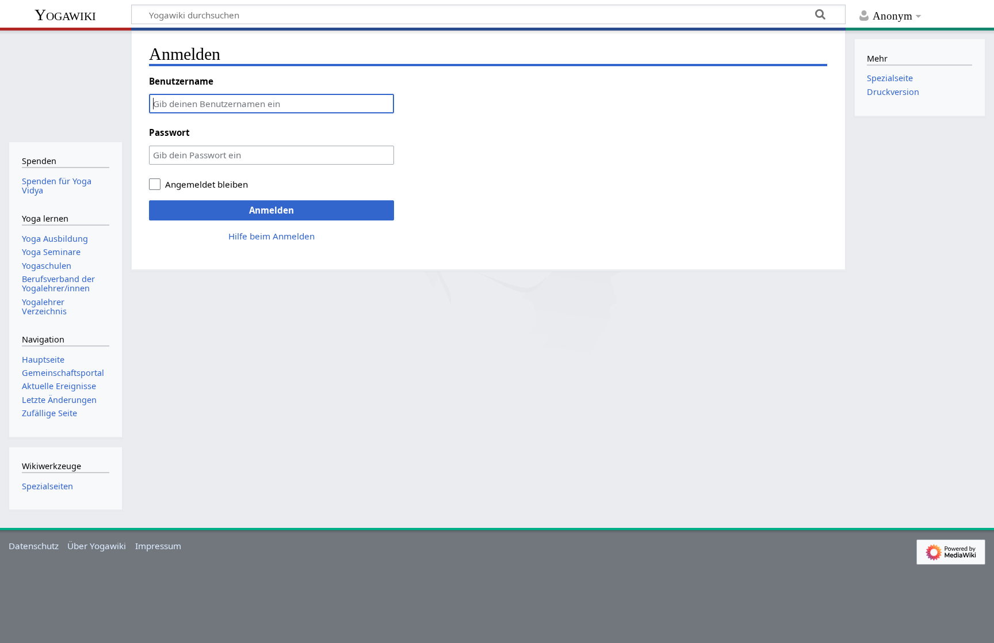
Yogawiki (65, 15)
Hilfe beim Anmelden (271, 236)
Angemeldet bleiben (206, 184)
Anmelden (271, 210)
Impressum (158, 545)
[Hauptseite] (65, 85)
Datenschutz (34, 545)
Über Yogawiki (96, 545)
